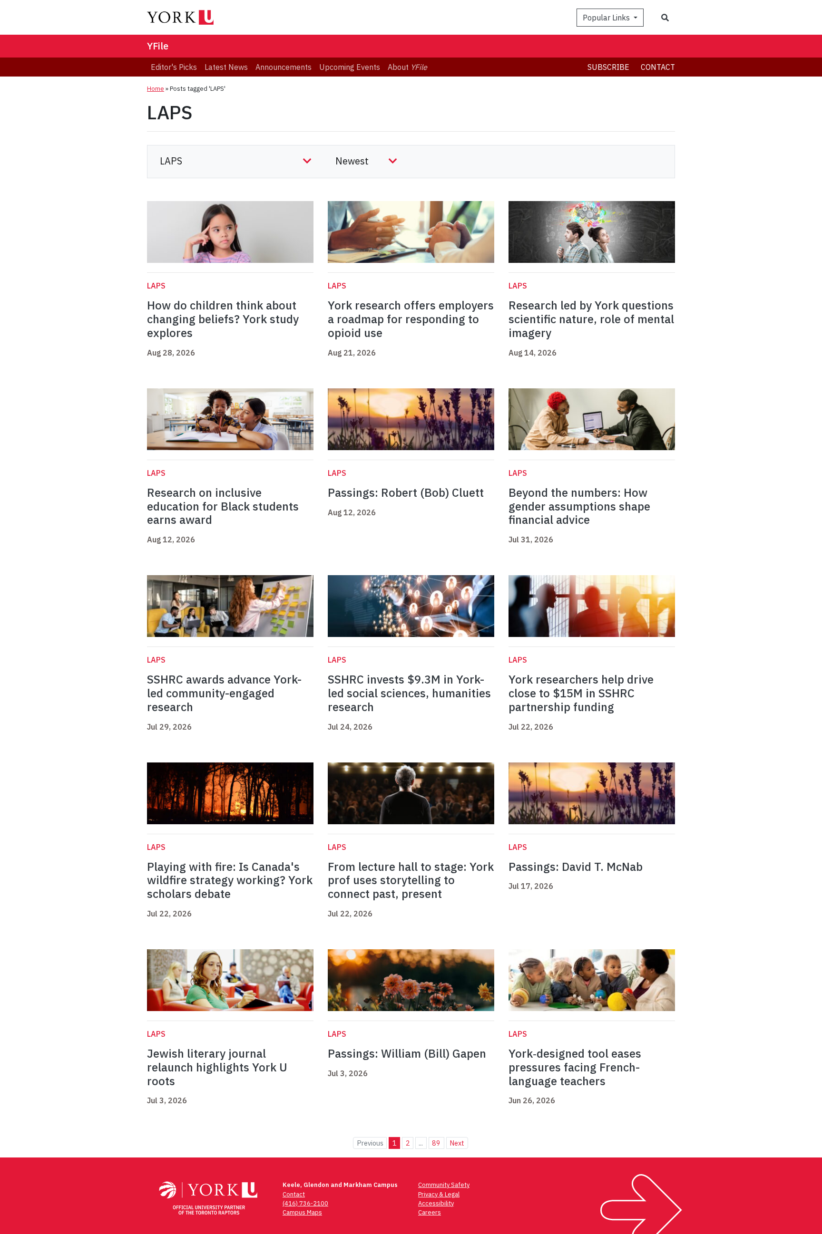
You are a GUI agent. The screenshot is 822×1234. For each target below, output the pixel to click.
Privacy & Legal (439, 1194)
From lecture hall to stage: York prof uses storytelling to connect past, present (411, 880)
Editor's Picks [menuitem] (174, 67)
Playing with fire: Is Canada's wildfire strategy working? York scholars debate (230, 880)
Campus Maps (302, 1212)
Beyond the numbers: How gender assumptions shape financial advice (579, 506)
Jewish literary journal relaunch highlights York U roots (217, 1067)
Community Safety (444, 1185)
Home (155, 89)
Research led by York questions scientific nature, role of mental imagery (591, 319)
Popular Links (607, 17)
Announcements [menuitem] (283, 67)
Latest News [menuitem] (226, 67)
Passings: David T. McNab (576, 866)
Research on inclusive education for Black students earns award (223, 506)
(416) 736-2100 (305, 1203)
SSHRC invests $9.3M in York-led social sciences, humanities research (409, 693)
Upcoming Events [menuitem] (349, 67)
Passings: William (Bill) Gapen (407, 1053)
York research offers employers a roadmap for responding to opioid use (411, 319)
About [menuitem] (407, 67)
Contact (658, 67)
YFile (157, 45)
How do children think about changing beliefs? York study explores (223, 319)
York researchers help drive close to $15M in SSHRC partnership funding (581, 693)
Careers (429, 1212)
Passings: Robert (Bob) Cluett (406, 492)
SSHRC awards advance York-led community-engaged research (224, 693)
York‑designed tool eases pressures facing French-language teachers (575, 1067)
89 (436, 1142)
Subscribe (608, 67)
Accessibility (436, 1203)
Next (457, 1142)
